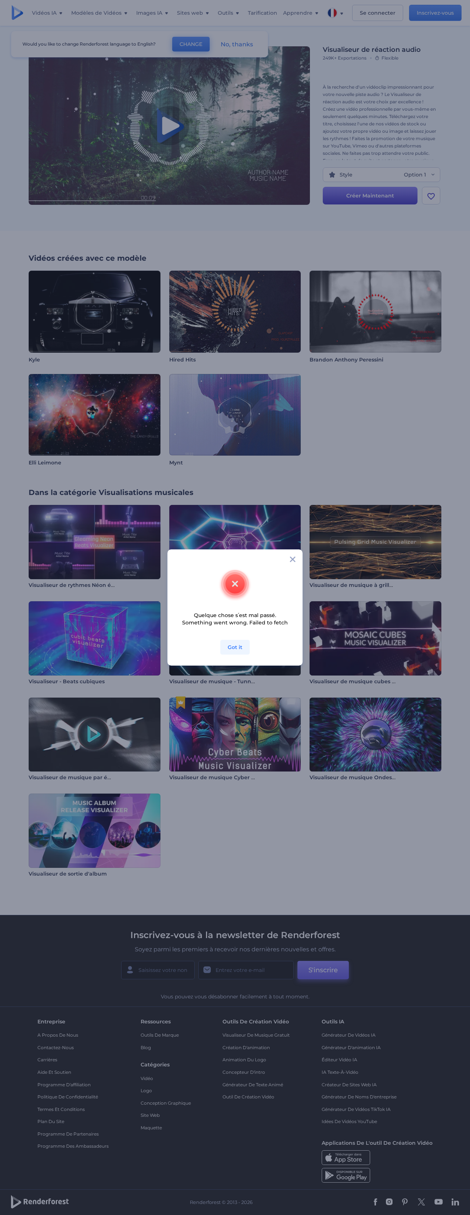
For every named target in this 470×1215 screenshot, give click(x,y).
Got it (235, 647)
